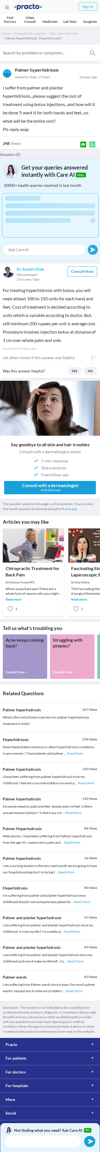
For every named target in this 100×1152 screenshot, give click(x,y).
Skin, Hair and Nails (64, 33)
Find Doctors (10, 20)
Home (5, 33)
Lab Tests (70, 21)
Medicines (50, 21)
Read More (75, 753)
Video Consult (30, 20)
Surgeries (90, 21)
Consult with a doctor (30, 33)
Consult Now (82, 271)
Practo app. (69, 509)
